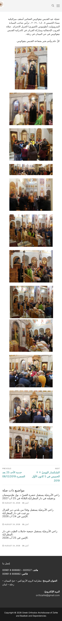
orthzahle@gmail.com (48, 595)
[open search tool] (53, 5)
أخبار (26, 503)
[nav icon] (58, 6)
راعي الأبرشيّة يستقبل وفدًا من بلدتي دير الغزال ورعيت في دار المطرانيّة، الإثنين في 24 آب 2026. (27, 513)
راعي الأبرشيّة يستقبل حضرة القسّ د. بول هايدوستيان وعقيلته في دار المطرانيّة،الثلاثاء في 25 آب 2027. (31, 496)
